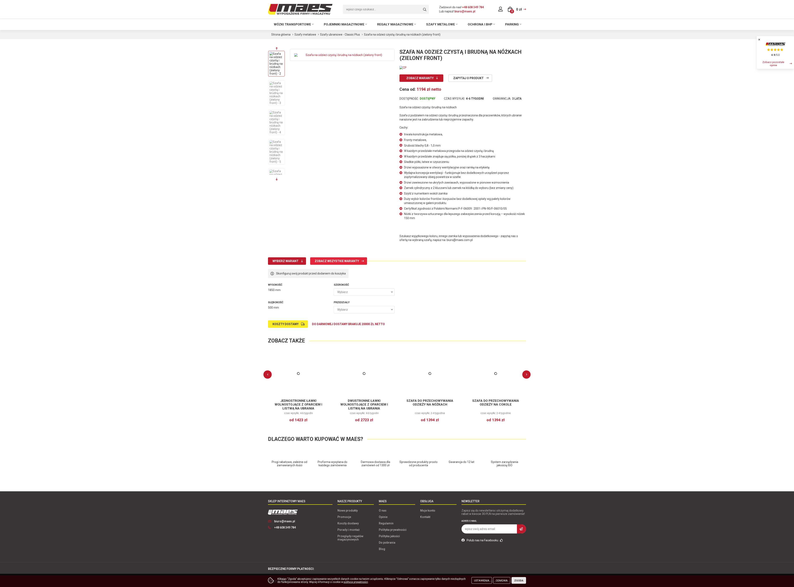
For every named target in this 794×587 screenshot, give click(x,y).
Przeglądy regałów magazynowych (350, 538)
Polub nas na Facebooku (483, 540)
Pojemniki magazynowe (344, 24)
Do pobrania (387, 542)
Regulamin (386, 523)
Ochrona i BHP (480, 24)
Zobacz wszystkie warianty (337, 261)
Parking (512, 24)
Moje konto (427, 510)
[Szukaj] (424, 10)
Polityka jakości (389, 536)
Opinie (383, 517)
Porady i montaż (348, 529)
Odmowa (502, 580)
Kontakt (425, 517)
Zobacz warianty (420, 78)
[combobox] (364, 292)
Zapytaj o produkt (468, 78)
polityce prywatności (356, 581)
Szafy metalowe (440, 24)
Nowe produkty (347, 510)
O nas (382, 510)
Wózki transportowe (292, 24)
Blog (382, 549)
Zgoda (518, 580)
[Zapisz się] (521, 528)
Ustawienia (481, 580)
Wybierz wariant (286, 261)
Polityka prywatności (393, 529)
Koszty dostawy (286, 324)
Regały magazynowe (395, 24)
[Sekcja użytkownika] (500, 9)
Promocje (344, 517)
